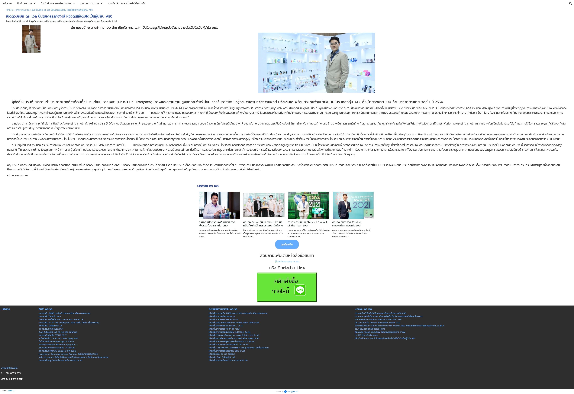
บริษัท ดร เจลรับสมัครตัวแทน (70, 21)
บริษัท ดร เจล (50, 21)
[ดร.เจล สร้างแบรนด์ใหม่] (31, 38)
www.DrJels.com (9, 368)
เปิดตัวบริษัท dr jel (20, 21)
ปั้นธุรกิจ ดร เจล (36, 21)
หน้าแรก (9, 10)
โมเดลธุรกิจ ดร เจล (92, 21)
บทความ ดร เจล (22, 10)
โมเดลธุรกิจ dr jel (109, 21)
